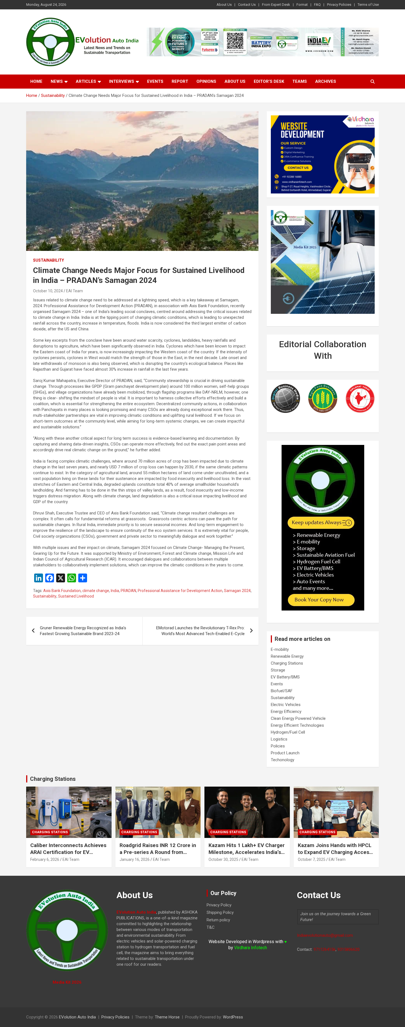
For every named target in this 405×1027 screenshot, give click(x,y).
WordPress (233, 1017)
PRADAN (128, 590)
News (57, 81)
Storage (278, 670)
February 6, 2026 (44, 859)
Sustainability (48, 260)
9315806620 (348, 949)
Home (36, 81)
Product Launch (285, 752)
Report (180, 81)
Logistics (279, 739)
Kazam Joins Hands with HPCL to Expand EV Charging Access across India (335, 852)
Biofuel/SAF (282, 690)
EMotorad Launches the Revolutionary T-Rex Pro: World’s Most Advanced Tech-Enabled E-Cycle (200, 630)
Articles (86, 81)
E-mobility (280, 649)
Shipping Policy (220, 912)
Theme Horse (167, 1017)
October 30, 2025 (223, 859)
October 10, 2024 (48, 291)
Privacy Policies (339, 4)
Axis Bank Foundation (62, 590)
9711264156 (325, 949)
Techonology (282, 759)
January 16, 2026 (135, 859)
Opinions (206, 81)
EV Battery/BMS (285, 677)
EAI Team (74, 291)
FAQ (317, 4)
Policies (278, 746)
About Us (224, 4)
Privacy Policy (219, 905)
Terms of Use (368, 4)
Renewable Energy (287, 656)
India (115, 590)
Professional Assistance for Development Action (180, 590)
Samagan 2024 (237, 590)
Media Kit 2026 (67, 982)
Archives (325, 81)
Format (302, 4)
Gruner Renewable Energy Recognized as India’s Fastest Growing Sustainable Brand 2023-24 (83, 630)
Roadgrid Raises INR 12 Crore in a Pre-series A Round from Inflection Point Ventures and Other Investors (158, 855)
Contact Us (247, 4)
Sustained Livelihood (76, 596)
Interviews (121, 81)
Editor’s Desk (269, 81)
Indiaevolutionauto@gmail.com (325, 935)
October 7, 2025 (311, 859)
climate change (95, 590)
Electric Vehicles (286, 704)
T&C (211, 927)
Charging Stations (287, 663)
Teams (299, 81)
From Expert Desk (276, 4)
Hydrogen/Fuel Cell (288, 732)
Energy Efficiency (286, 711)
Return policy (218, 919)
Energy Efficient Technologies (297, 725)
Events (155, 81)
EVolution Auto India (77, 1017)
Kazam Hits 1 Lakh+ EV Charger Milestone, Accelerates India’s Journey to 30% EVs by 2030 (247, 852)
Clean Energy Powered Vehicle (298, 718)
